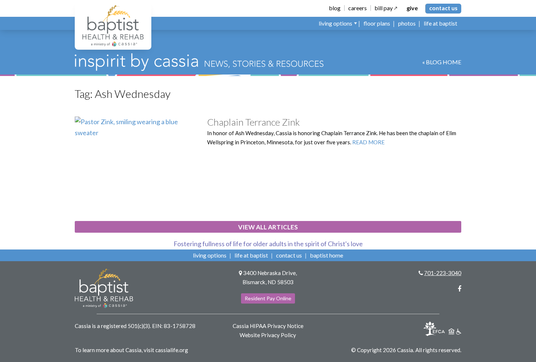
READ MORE (368, 142)
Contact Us (443, 7)
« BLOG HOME (441, 61)
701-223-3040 (442, 273)
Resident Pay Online (268, 298)
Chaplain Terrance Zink (253, 122)
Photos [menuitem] (407, 23)
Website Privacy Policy (268, 335)
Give (412, 8)
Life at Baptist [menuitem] (440, 23)
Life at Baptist (251, 255)
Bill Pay (383, 8)
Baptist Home (326, 255)
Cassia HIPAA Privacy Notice (268, 326)
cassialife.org (171, 350)
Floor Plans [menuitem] (377, 23)
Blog (335, 8)
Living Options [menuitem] (335, 23)
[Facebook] (459, 289)
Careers (357, 8)
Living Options (209, 255)
